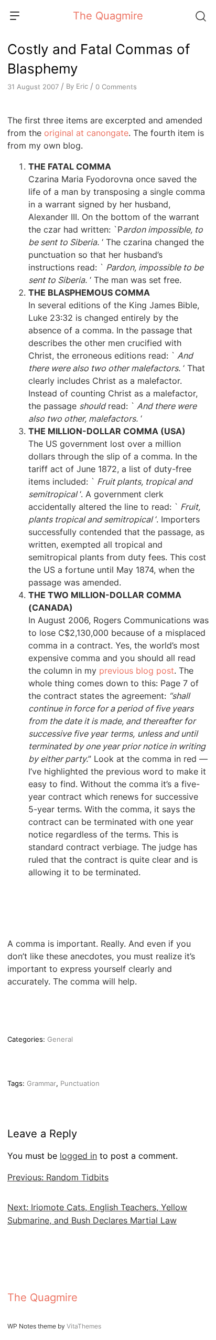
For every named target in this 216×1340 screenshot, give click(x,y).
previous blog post (136, 670)
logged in (78, 1155)
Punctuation (80, 1083)
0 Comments (116, 86)
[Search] (200, 15)
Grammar (41, 1083)
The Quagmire (108, 15)
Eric (82, 86)
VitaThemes (84, 1326)
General (60, 1039)
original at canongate (86, 133)
